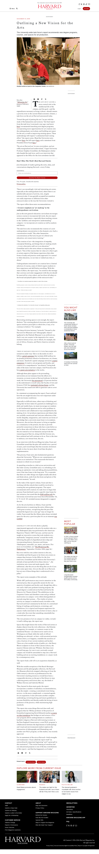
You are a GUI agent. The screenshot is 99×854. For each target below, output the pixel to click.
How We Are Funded (42, 817)
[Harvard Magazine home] (49, 7)
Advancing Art (22, 102)
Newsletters (71, 803)
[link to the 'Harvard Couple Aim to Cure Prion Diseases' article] (71, 551)
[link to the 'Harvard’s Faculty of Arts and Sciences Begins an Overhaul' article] (71, 569)
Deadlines (69, 814)
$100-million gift (46, 494)
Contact (8, 803)
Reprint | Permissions (11, 825)
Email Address (20, 170)
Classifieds (69, 809)
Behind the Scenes (41, 815)
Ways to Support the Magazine (45, 822)
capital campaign (28, 356)
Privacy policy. (21, 184)
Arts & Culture (41, 762)
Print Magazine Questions (13, 830)
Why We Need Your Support (44, 825)
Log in (79, 8)
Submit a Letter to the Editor (13, 813)
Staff (6, 805)
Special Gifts (39, 820)
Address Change (10, 822)
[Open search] (16, 8)
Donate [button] (86, 8)
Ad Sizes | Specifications (73, 812)
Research (42, 784)
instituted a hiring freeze (39, 385)
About (38, 803)
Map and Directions (41, 805)
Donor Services (9, 827)
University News (31, 762)
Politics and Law (67, 784)
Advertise (70, 807)
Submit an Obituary (11, 810)
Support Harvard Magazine (47, 812)
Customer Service (12, 820)
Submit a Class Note (11, 808)
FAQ (67, 821)
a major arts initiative (27, 370)
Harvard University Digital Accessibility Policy (65, 845)
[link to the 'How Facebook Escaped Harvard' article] (71, 531)
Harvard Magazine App (75, 817)
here (18, 126)
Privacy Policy (40, 808)
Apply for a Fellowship (11, 815)
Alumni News (21, 784)
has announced (37, 380)
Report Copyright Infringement (86, 845)
